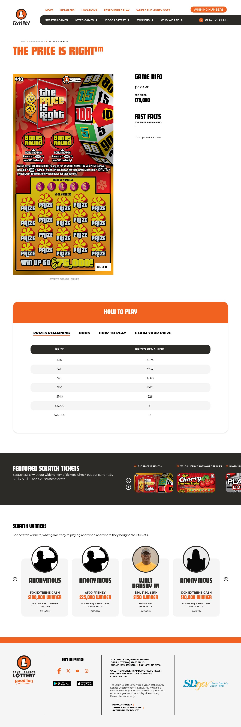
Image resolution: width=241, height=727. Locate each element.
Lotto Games (84, 20)
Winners (143, 20)
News (49, 10)
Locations (89, 10)
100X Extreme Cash (196, 592)
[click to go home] (21, 17)
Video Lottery (115, 20)
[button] (96, 20)
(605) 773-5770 (127, 665)
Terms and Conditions (126, 707)
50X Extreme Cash (45, 592)
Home (24, 42)
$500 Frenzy (95, 592)
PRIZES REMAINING (51, 333)
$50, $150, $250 (146, 592)
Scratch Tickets (37, 42)
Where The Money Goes (153, 10)
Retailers (67, 10)
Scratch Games (56, 20)
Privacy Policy (122, 704)
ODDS (84, 333)
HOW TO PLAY (112, 333)
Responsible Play (116, 10)
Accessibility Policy (125, 710)
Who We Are (170, 20)
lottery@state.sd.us (131, 662)
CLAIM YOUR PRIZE (153, 333)
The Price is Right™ (58, 42)
